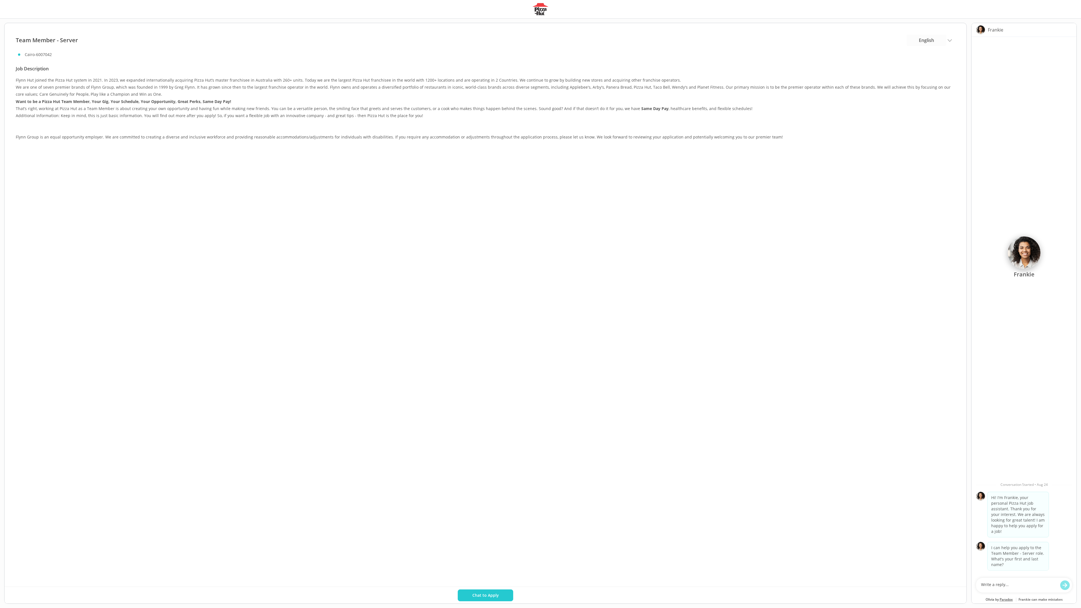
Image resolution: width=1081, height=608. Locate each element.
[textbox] (1018, 585)
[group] (1023, 306)
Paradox (1006, 599)
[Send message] (1065, 585)
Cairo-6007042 (38, 54)
